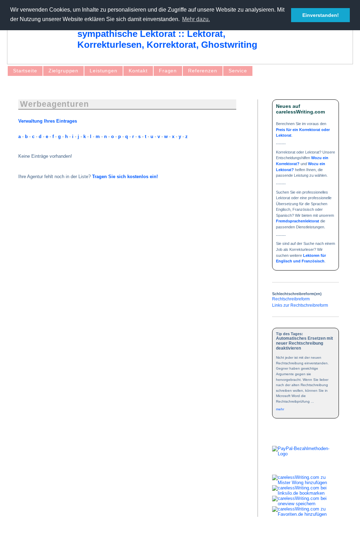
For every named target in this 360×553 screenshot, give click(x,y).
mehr (280, 409)
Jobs (122, 541)
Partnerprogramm (153, 541)
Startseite (25, 70)
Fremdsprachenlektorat (297, 221)
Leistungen (103, 70)
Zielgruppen (64, 70)
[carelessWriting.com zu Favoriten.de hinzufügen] (305, 514)
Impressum (55, 541)
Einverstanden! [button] (320, 15)
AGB (30, 541)
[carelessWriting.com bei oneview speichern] (305, 503)
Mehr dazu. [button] (196, 19)
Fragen (168, 70)
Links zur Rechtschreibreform (300, 305)
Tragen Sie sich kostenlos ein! (125, 176)
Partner (82, 541)
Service (238, 70)
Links (103, 541)
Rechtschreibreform (291, 299)
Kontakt (138, 70)
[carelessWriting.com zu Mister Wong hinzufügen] (305, 482)
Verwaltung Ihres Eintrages (47, 121)
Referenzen (202, 70)
